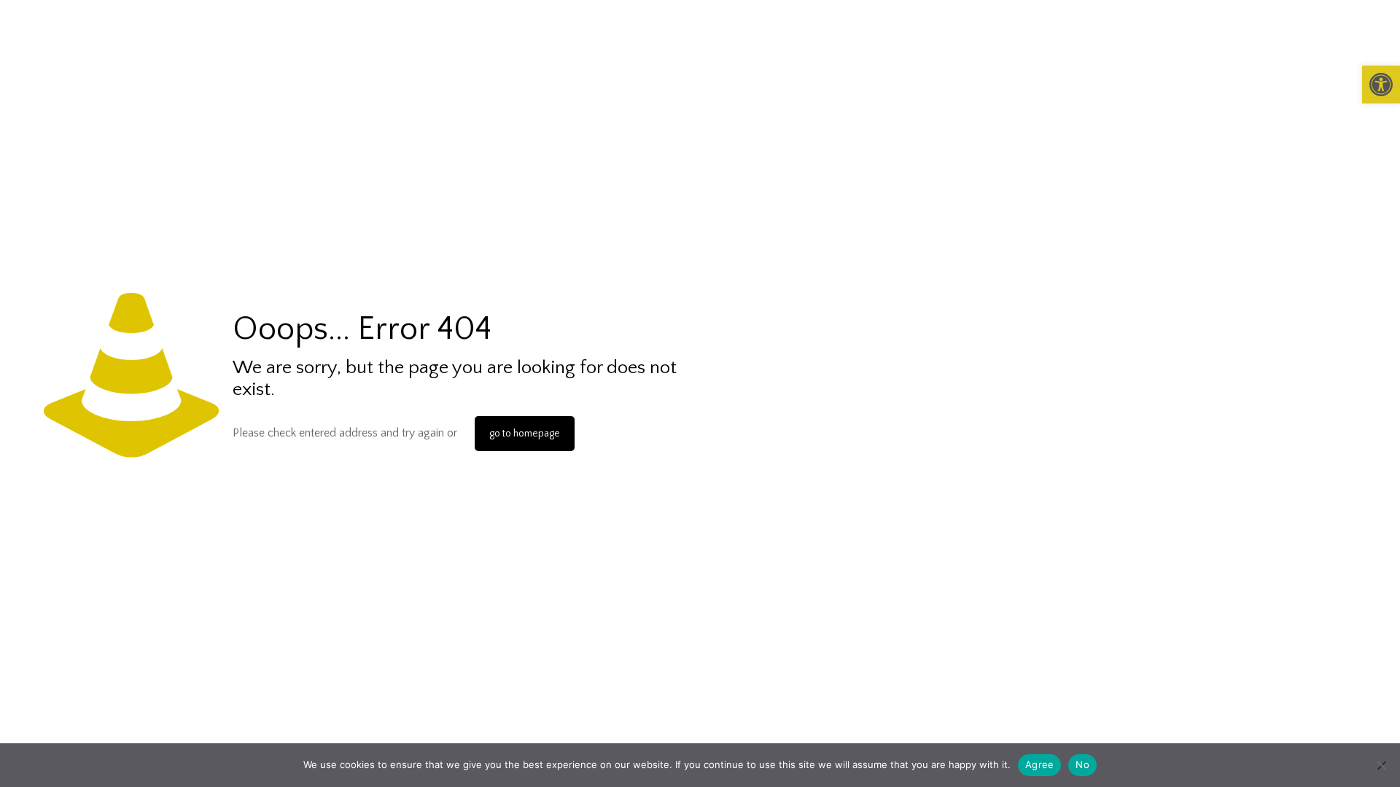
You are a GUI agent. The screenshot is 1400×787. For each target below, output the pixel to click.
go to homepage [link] (524, 433)
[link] (1381, 84)
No (1082, 764)
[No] (1381, 765)
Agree (1039, 764)
